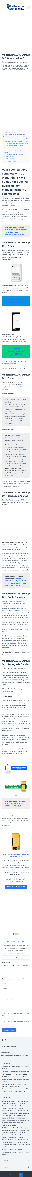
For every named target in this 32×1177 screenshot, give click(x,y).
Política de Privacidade (15, 1055)
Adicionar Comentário (9, 999)
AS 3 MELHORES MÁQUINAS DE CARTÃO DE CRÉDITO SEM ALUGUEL (15, 803)
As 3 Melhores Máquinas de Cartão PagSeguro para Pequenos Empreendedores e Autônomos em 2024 (16, 1086)
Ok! (21, 1174)
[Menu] (28, 7)
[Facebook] (15, 957)
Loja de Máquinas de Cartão (8, 1046)
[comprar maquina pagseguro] (16, 786)
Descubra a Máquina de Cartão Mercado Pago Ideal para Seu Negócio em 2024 (15, 1073)
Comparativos (10, 64)
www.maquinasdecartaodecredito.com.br (14, 953)
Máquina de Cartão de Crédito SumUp (15, 69)
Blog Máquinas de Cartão (10, 1142)
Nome (5, 983)
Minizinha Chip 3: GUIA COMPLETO (13, 1091)
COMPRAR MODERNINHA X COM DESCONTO (16, 351)
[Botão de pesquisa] (28, 1160)
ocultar (13, 132)
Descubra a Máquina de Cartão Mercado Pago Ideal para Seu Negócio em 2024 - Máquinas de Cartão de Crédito (15, 1116)
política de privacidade (13, 1174)
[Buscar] (2, 7)
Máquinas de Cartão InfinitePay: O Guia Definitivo (15, 1068)
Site (4, 993)
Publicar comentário (9, 1030)
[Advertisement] (16, 33)
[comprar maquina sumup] (16, 769)
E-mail (5, 988)
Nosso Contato (5, 1055)
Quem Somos (25, 1055)
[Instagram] (17, 957)
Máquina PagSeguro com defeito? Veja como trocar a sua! (16, 1144)
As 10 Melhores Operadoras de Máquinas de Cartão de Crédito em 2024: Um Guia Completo (16, 1079)
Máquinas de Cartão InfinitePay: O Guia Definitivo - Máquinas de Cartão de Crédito (15, 1103)
